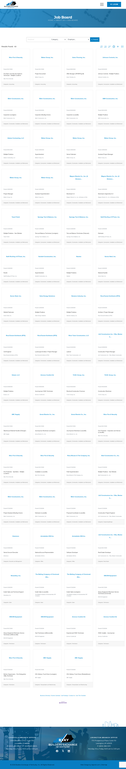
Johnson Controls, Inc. (103, 77)
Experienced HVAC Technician (75, 633)
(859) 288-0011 (105, 746)
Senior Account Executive (11, 552)
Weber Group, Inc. (39, 77)
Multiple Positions (103, 115)
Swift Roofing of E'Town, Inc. (105, 236)
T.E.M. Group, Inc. (71, 394)
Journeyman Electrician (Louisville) (76, 430)
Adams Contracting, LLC (9, 157)
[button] (102, 4)
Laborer (69, 351)
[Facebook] (57, 751)
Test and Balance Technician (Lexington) (46, 233)
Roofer (5, 273)
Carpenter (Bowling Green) (42, 115)
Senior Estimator (71, 154)
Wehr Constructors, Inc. (9, 118)
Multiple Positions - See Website (13, 233)
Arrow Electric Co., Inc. (40, 434)
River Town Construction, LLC (74, 355)
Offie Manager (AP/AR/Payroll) (75, 73)
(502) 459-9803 (31, 746)
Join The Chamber (81, 695)
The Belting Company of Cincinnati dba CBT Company (45, 595)
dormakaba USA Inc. (40, 555)
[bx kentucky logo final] (11, 4)
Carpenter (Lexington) (10, 115)
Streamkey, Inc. (7, 595)
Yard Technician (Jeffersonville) (44, 633)
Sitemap (104, 765)
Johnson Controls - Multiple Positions (108, 73)
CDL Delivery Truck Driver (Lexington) (46, 674)
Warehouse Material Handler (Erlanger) (15, 430)
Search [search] (95, 39)
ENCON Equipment (102, 596)
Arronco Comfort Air (39, 394)
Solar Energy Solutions (40, 315)
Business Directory (45, 695)
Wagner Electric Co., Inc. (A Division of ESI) (77, 197)
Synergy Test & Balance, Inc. (42, 236)
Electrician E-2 (71, 194)
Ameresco (6, 555)
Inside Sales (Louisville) (41, 592)
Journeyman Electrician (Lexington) (45, 430)
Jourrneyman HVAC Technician (44, 391)
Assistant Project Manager (105, 154)
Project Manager (8, 194)
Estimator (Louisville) (41, 513)
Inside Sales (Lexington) (73, 592)
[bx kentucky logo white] (63, 740)
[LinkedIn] (69, 751)
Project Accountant (40, 73)
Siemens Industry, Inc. (72, 315)
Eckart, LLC (6, 394)
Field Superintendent (72, 472)
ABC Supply (6, 434)
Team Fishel (6, 236)
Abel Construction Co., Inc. (104, 475)
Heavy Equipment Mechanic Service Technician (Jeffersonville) (14, 633)
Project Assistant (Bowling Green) (13, 513)
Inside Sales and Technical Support (14, 592)
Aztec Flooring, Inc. (71, 77)
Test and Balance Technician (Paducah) (78, 233)
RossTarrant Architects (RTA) (105, 315)
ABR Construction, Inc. (103, 118)
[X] (63, 751)
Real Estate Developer (104, 552)
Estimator (100, 233)
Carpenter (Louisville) (73, 115)
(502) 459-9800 (15, 746)
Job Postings (64, 695)
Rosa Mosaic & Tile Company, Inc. (75, 475)
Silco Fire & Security (8, 78)
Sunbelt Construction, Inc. (41, 276)
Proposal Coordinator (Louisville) (76, 513)
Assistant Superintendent (42, 194)
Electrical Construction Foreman (76, 391)
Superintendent (39, 154)
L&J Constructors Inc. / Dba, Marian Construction (110, 355)
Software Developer (72, 552)
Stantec (68, 276)
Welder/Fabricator (9, 312)
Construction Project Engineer (106, 513)
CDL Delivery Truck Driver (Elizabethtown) (78, 674)
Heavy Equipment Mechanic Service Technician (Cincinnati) (108, 592)
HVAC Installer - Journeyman (106, 633)
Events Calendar (55, 695)
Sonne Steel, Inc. (102, 276)
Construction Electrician (104, 391)
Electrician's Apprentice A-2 (105, 194)
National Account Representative (44, 552)
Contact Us (72, 695)
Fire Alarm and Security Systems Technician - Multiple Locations (13, 74)
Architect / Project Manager (105, 312)
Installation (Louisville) (41, 472)
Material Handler (102, 273)
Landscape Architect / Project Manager (46, 351)
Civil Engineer (7, 351)
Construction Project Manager (106, 351)
